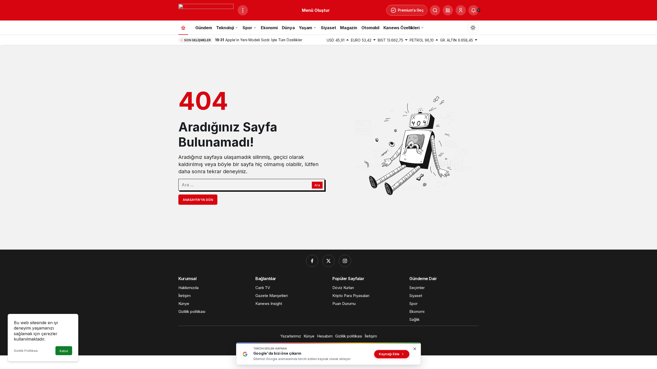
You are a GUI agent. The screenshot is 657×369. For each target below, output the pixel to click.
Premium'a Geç (411, 10)
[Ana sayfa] (183, 27)
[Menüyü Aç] (243, 10)
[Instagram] (345, 261)
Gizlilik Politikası (26, 351)
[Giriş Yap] (461, 10)
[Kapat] (414, 348)
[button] (448, 10)
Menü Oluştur (316, 10)
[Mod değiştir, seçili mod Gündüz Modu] (473, 27)
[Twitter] (328, 261)
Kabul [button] (64, 351)
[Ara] (435, 10)
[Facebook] (312, 261)
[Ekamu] (206, 9)
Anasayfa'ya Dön (198, 200)
